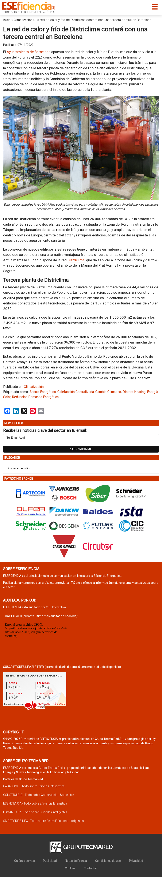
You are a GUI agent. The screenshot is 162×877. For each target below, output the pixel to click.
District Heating (134, 392)
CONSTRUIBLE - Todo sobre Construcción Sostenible (38, 795)
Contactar (90, 868)
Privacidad (136, 860)
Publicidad (50, 860)
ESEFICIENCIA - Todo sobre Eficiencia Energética (35, 803)
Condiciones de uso (108, 860)
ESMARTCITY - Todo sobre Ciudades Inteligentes (35, 812)
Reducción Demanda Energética (35, 397)
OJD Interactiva (56, 607)
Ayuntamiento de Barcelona (28, 52)
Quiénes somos (24, 860)
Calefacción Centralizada (75, 392)
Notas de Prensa (76, 860)
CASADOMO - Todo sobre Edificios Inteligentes (34, 786)
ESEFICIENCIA (28, 7)
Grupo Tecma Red (51, 767)
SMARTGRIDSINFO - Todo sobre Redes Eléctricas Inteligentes (43, 820)
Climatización (23, 20)
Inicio (7, 20)
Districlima (76, 260)
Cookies (70, 868)
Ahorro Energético (43, 392)
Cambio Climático (108, 392)
